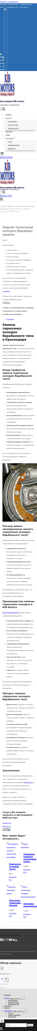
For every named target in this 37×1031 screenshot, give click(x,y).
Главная (9, 115)
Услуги (6, 998)
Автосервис (12, 121)
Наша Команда (13, 145)
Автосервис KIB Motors (11, 612)
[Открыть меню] (1, 199)
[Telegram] (7, 940)
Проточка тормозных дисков (15, 903)
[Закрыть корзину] (2, 968)
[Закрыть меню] (0, 990)
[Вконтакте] (13, 940)
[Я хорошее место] (3, 69)
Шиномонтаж (13, 128)
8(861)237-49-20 (6, 196)
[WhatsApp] (4, 940)
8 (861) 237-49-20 (6, 157)
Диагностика (13, 125)
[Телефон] (1, 940)
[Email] (16, 940)
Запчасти (9, 132)
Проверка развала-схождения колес (29, 858)
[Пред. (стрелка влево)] (1, 987)
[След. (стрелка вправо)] (3, 987)
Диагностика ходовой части (16, 866)
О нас (10, 142)
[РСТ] (5, 69)
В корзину (6, 303)
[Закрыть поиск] (2, 1021)
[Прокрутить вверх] (2, 980)
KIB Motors (28, 782)
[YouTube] (10, 940)
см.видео (6, 291)
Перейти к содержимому (9, 2)
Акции (8, 135)
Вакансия (11, 148)
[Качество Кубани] (1, 69)
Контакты (8, 1011)
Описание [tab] (10, 319)
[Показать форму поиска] (2, 109)
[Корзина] (2, 153)
